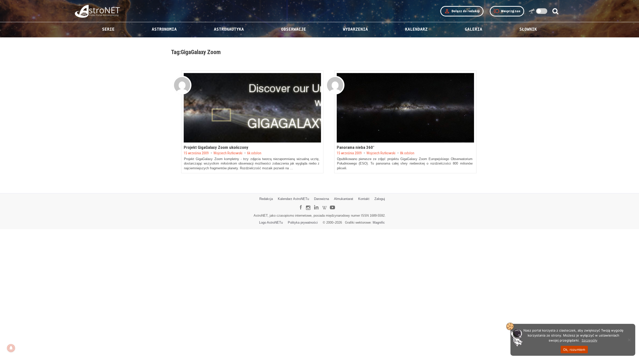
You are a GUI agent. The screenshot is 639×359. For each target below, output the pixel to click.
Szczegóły (589, 340)
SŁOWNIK (528, 29)
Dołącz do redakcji (462, 11)
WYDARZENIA (355, 29)
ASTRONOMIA (164, 29)
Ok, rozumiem (574, 350)
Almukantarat (343, 199)
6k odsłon (254, 153)
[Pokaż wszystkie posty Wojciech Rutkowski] (182, 85)
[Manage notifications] (11, 348)
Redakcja (266, 199)
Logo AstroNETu (271, 222)
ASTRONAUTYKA (229, 29)
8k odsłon (407, 153)
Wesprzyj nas (506, 11)
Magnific (379, 222)
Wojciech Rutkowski (228, 153)
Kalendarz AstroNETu (293, 199)
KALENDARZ (416, 29)
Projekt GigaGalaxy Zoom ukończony (216, 147)
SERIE (108, 29)
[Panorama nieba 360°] (405, 108)
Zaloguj (379, 199)
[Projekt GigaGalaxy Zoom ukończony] (252, 108)
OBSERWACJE (293, 29)
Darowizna (321, 199)
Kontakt (363, 199)
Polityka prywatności (303, 222)
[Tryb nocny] (541, 11)
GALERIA (473, 29)
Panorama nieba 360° (355, 147)
